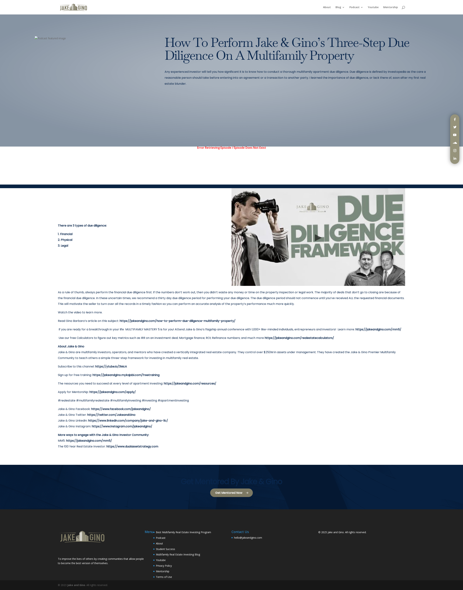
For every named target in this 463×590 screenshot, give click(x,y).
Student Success (165, 549)
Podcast (354, 7)
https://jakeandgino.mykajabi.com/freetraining (126, 375)
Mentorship (390, 7)
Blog (338, 7)
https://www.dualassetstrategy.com (132, 446)
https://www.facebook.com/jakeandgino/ (121, 409)
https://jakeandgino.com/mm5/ (378, 329)
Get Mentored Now (228, 493)
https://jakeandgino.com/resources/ (190, 383)
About (327, 7)
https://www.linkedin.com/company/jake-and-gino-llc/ (128, 420)
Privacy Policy (164, 565)
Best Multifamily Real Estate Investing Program (183, 532)
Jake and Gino (336, 532)
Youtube (373, 7)
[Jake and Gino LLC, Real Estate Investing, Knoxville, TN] (71, 550)
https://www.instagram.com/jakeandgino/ (122, 426)
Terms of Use (164, 577)
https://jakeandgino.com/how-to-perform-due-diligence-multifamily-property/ (177, 321)
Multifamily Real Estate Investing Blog (178, 554)
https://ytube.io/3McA (111, 366)
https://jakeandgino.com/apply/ (112, 392)
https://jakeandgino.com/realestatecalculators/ (299, 338)
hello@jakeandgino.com (248, 537)
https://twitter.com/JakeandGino (111, 415)
